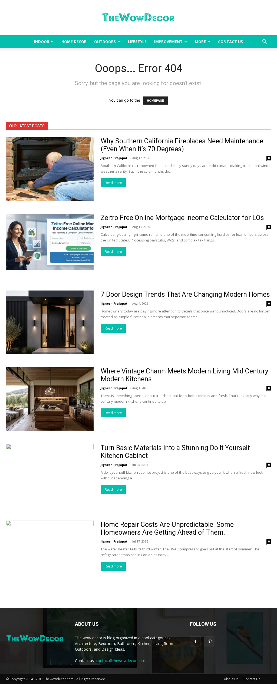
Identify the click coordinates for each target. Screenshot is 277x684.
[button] (264, 42)
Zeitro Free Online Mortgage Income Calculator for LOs (182, 218)
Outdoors (105, 41)
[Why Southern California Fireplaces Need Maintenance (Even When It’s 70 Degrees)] (50, 169)
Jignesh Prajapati (114, 158)
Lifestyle (137, 41)
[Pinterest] (210, 641)
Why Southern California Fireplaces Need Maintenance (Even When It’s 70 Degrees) (182, 145)
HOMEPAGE (155, 100)
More (200, 41)
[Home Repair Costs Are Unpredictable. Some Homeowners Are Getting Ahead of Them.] (50, 552)
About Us (231, 679)
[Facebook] (195, 641)
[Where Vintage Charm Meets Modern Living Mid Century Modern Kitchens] (50, 399)
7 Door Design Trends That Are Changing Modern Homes (185, 294)
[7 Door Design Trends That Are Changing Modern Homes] (50, 322)
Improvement (168, 41)
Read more (113, 183)
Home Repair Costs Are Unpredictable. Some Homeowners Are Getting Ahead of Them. (167, 528)
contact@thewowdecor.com (120, 660)
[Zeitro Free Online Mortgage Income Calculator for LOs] (50, 242)
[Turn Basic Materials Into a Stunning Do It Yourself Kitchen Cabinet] (50, 476)
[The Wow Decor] (138, 18)
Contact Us (230, 41)
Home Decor (74, 41)
